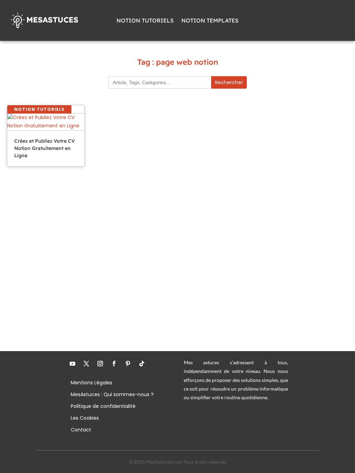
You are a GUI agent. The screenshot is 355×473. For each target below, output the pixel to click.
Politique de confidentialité (103, 407)
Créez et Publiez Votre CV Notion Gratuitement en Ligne (44, 148)
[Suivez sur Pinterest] (127, 363)
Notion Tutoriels (145, 21)
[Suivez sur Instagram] (100, 363)
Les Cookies (85, 418)
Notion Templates (210, 21)
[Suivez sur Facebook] (114, 363)
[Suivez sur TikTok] (141, 363)
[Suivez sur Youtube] (72, 363)
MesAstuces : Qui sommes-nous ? (112, 395)
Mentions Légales (91, 383)
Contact (81, 430)
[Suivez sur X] (86, 363)
